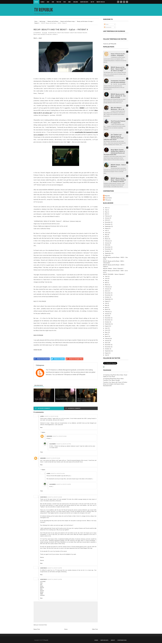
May (106, 212)
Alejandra (52, 444)
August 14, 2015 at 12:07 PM (63, 444)
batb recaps (53, 32)
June (106, 232)
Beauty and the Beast (63, 32)
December (108, 222)
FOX (64, 2)
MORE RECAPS (38, 350)
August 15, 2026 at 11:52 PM (54, 579)
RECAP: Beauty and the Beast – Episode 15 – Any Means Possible (118, 95)
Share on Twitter (59, 359)
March (107, 238)
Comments (108, 27)
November (108, 224)
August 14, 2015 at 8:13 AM (58, 473)
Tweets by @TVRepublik (109, 43)
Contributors (122, 640)
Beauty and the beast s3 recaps (43, 34)
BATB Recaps (104, 640)
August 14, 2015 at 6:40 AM (51, 416)
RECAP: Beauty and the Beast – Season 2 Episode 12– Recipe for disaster (118, 180)
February (107, 216)
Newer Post (37, 629)
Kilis (41, 584)
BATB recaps (84, 2)
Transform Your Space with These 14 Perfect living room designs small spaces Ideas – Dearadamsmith (115, 384)
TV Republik (43, 9)
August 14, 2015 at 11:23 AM (54, 497)
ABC (48, 2)
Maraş (41, 586)
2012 (106, 342)
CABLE (42, 2)
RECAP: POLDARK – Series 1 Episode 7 (114, 274)
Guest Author (108, 197)
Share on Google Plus (75, 359)
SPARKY (82, 108)
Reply (41, 427)
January (107, 218)
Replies (43, 432)
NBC (69, 2)
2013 (106, 315)
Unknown (49, 436)
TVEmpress (108, 200)
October (107, 251)
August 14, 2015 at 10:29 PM (54, 568)
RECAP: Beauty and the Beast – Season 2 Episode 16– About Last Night (118, 69)
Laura (42, 416)
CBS (53, 2)
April (106, 214)
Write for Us (101, 2)
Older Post (95, 629)
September (108, 226)
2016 (106, 220)
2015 (106, 245)
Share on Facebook (43, 359)
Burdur (41, 592)
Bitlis (41, 589)
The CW (59, 2)
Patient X (55, 34)
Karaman (42, 595)
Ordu (41, 583)
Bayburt (42, 590)
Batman (42, 587)
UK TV (92, 2)
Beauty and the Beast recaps (78, 32)
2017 (106, 207)
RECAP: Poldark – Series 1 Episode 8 (113, 268)
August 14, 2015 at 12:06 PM (63, 484)
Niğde (41, 593)
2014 (106, 291)
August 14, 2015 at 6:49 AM (59, 436)
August (107, 228)
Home (36, 2)
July (106, 209)
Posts (106, 24)
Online (75, 2)
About (113, 640)
